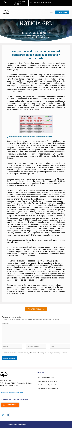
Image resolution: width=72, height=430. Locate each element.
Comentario (6, 323)
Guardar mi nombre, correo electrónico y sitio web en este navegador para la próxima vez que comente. (35, 353)
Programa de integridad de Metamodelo (11, 392)
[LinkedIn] (3, 415)
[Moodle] (8, 415)
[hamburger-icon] (51, 12)
